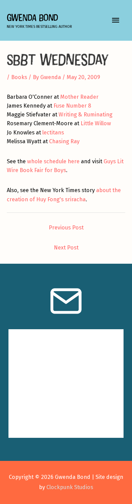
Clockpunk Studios (69, 487)
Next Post (66, 247)
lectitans (53, 132)
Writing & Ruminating (85, 114)
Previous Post (66, 227)
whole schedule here (53, 161)
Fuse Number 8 (72, 105)
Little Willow (96, 123)
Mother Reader (79, 97)
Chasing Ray (64, 141)
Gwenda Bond (32, 17)
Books (19, 77)
